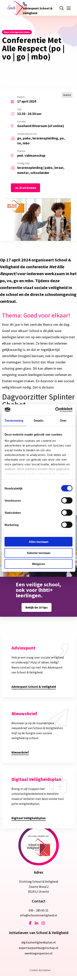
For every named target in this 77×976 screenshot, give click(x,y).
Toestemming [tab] (14, 420)
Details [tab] (38, 420)
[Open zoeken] (61, 8)
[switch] (66, 500)
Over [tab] (63, 420)
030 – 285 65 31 (38, 910)
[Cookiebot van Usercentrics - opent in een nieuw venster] (55, 409)
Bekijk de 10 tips (36, 607)
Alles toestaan (38, 541)
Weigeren (38, 564)
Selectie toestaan (38, 552)
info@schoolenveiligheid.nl (38, 915)
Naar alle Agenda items (17, 32)
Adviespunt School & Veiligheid (38, 10)
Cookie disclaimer (40, 970)
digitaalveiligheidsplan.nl (38, 942)
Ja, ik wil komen (25, 188)
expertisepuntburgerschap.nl (38, 948)
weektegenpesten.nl (39, 953)
